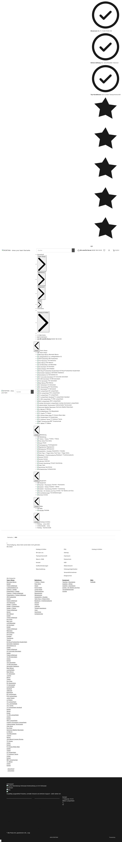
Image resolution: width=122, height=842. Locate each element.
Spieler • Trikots (11, 608)
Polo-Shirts (38, 584)
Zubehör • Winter (67, 584)
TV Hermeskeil (11, 685)
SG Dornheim (10, 625)
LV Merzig (9, 732)
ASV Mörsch (10, 614)
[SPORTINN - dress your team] (8, 391)
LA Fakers (10, 700)
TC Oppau (10, 741)
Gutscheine (10, 770)
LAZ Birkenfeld (11, 623)
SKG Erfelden (10, 632)
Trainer (9, 679)
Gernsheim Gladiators (13, 644)
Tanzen (9, 640)
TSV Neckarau (11, 602)
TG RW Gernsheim (12, 657)
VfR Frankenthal (11, 597)
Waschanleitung (40, 569)
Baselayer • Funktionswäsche (43, 600)
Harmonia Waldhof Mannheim (15, 730)
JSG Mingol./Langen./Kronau (15, 739)
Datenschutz (67, 559)
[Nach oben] (0, 841)
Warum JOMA (40, 559)
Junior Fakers (10, 698)
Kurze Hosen (38, 587)
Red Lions (9, 621)
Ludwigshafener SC (12, 587)
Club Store (10, 726)
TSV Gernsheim (11, 662)
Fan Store (9, 728)
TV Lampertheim (11, 702)
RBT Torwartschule (12, 760)
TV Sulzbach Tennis (12, 754)
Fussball (9, 636)
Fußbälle (92, 582)
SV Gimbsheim (11, 673)
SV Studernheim (11, 752)
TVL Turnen (10, 705)
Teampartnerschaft (41, 556)
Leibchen (37, 606)
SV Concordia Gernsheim (14, 651)
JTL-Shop (118, 837)
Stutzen (37, 602)
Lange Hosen (38, 589)
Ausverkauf (10, 769)
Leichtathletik (10, 670)
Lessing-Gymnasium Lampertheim (16, 722)
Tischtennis (10, 638)
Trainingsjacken (39, 591)
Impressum (67, 556)
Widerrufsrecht (68, 566)
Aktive (8, 677)
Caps (36, 610)
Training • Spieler (12, 589)
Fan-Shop (9, 619)
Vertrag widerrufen (97, 798)
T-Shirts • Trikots (39, 582)
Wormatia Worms (11, 582)
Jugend (9, 675)
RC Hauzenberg (11, 683)
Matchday (10, 630)
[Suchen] (73, 250)
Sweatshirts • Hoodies (41, 597)
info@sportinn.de (69, 804)
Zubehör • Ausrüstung (68, 585)
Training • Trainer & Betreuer (15, 593)
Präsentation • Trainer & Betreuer (16, 595)
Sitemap (66, 552)
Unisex (9, 658)
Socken (37, 604)
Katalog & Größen (41, 549)
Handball (9, 688)
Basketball (10, 692)
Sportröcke (38, 612)
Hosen (36, 585)
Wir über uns (39, 552)
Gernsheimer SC (11, 645)
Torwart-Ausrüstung (40, 608)
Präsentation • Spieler (13, 591)
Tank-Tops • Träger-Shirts (42, 599)
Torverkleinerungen (68, 589)
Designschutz (68, 575)
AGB (65, 562)
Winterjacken (38, 595)
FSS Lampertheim (12, 696)
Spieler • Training (12, 604)
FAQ (65, 549)
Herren (9, 612)
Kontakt (38, 562)
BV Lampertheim (11, 694)
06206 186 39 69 (69, 802)
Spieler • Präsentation (13, 606)
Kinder (8, 713)
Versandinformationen (70, 572)
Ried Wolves (10, 668)
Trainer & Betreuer (12, 585)
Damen (9, 660)
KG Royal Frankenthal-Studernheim (17, 642)
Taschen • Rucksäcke (68, 582)
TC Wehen (10, 761)
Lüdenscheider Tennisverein (15, 724)
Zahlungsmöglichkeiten (70, 569)
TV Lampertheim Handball (14, 707)
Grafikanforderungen (42, 566)
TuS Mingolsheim (11, 733)
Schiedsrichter (39, 614)
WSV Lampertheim (12, 720)
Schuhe (64, 591)
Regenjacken (38, 593)
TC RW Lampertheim (13, 715)
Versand (33, 833)
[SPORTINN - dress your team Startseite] (16, 250)
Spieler (9, 584)
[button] (104, 250)
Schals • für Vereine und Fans (71, 587)
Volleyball (9, 690)
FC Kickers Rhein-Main (13, 746)
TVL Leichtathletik (12, 703)
